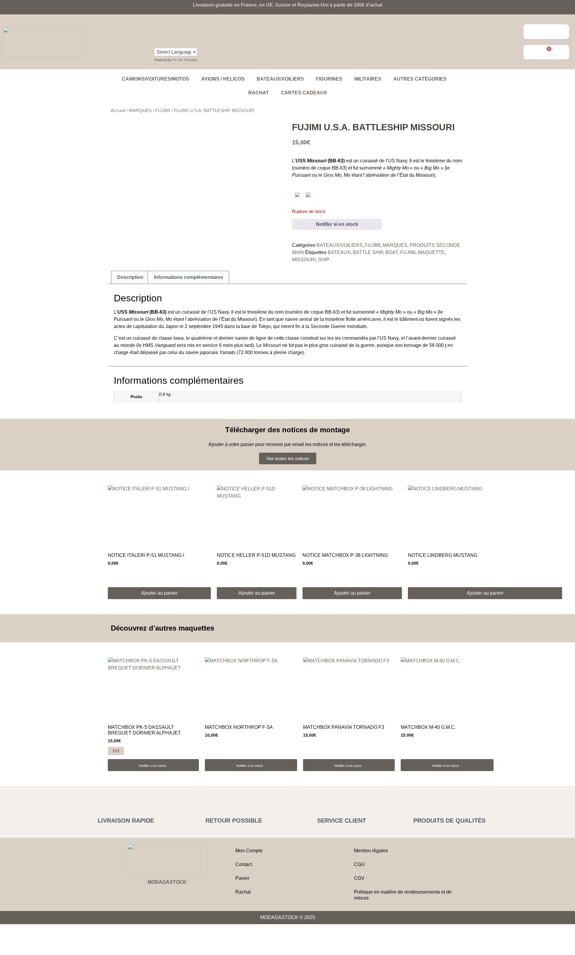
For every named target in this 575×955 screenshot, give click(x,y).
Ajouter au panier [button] (159, 593)
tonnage (412, 345)
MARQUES (140, 110)
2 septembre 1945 (204, 326)
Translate (190, 60)
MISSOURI (304, 259)
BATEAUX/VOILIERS (280, 78)
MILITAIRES (367, 78)
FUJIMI (162, 110)
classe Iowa (171, 338)
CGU (359, 864)
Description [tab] (130, 277)
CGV (359, 878)
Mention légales (371, 850)
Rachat (258, 92)
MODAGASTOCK (167, 882)
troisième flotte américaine (353, 319)
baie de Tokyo (256, 326)
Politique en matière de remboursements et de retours (403, 894)
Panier (242, 878)
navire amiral (298, 319)
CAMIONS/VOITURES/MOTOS (155, 78)
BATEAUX (339, 252)
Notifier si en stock (337, 224)
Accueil (118, 110)
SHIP (323, 259)
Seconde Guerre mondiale (339, 326)
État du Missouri (417, 175)
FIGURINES (329, 78)
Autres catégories (420, 78)
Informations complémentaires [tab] (188, 277)
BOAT (391, 252)
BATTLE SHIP (368, 252)
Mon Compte (249, 850)
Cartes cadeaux (304, 92)
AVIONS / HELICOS (223, 78)
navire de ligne (250, 338)
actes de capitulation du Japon (146, 326)
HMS (159, 345)
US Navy (397, 160)
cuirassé (369, 160)
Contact (243, 864)
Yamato (227, 352)
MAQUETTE (431, 252)
